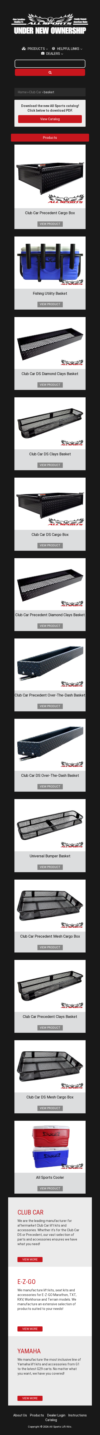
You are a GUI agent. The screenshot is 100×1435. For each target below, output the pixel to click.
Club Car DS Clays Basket (50, 454)
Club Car (35, 92)
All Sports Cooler (50, 1177)
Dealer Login (56, 1415)
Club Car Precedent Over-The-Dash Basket (50, 695)
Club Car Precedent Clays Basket (50, 1016)
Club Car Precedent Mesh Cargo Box (50, 936)
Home (22, 92)
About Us (20, 1415)
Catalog (51, 1420)
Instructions (77, 1415)
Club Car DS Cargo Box (50, 534)
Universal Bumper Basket (50, 856)
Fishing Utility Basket (50, 293)
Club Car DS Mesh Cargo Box (50, 1097)
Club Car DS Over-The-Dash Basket (50, 775)
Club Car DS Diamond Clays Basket (50, 374)
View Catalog (50, 119)
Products (37, 1415)
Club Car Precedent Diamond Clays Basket (50, 615)
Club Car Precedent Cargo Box (50, 213)
